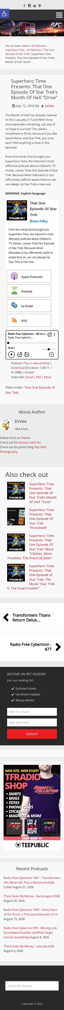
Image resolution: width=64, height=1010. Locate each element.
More (47, 377)
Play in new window (36, 363)
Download (18, 368)
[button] (4, 13)
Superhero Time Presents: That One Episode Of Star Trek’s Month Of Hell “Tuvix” (43, 493)
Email (29, 377)
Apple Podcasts (32, 276)
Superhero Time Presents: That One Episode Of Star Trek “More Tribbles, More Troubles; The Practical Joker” (30, 547)
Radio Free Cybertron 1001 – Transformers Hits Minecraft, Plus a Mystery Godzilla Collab (32, 882)
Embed (29, 372)
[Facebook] (24, 6)
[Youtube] (34, 6)
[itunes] (40, 6)
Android (26, 291)
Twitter (26, 438)
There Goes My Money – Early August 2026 (32, 896)
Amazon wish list (30, 442)
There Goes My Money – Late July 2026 (29, 946)
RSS (24, 320)
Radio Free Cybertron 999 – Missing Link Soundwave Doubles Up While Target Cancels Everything (30, 932)
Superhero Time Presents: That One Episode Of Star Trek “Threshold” (41, 519)
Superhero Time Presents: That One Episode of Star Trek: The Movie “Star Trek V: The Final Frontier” (31, 577)
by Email (27, 306)
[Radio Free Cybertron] (32, 28)
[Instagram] (29, 6)
